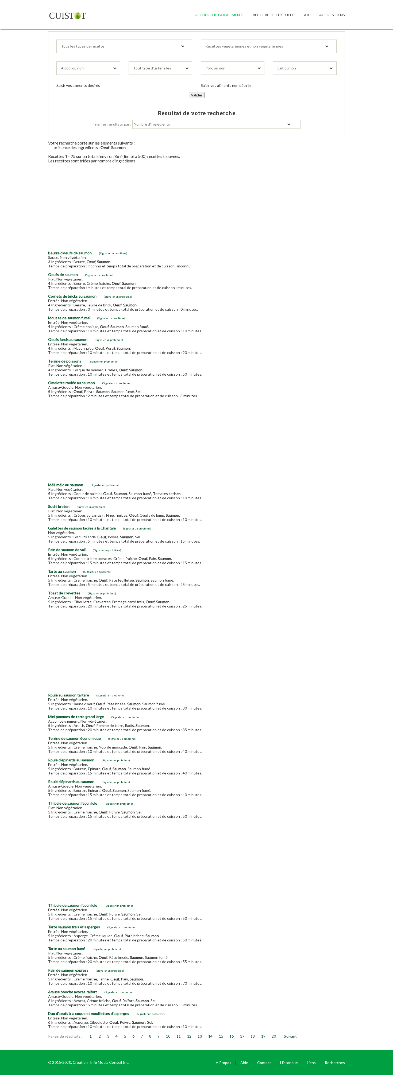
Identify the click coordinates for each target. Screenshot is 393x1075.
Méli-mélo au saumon (65, 484)
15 (221, 1036)
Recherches (335, 1062)
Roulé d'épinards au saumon (71, 760)
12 (189, 1036)
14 (210, 1036)
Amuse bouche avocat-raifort (72, 992)
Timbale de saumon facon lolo (72, 905)
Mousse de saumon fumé (69, 318)
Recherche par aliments (220, 15)
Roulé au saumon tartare (68, 695)
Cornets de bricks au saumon (72, 296)
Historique (289, 1062)
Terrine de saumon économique (74, 738)
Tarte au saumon (62, 571)
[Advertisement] (196, 205)
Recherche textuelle (274, 15)
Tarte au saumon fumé (66, 948)
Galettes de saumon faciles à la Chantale (82, 528)
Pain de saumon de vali (67, 549)
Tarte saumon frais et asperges (74, 927)
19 (263, 1036)
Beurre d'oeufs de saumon (70, 253)
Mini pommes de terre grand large (76, 716)
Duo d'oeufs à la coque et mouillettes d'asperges (88, 1013)
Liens (311, 1062)
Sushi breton (59, 506)
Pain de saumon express (68, 970)
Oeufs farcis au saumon (67, 339)
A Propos (223, 1062)
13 (200, 1036)
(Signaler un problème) (113, 253)
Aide (244, 1062)
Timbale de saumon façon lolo (72, 803)
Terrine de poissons (64, 361)
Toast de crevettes (64, 593)
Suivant (290, 1036)
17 (242, 1036)
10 (168, 1036)
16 (231, 1036)
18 (253, 1036)
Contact (264, 1062)
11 (178, 1036)
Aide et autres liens (324, 15)
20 (274, 1036)
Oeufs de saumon (63, 274)
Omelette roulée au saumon (71, 382)
